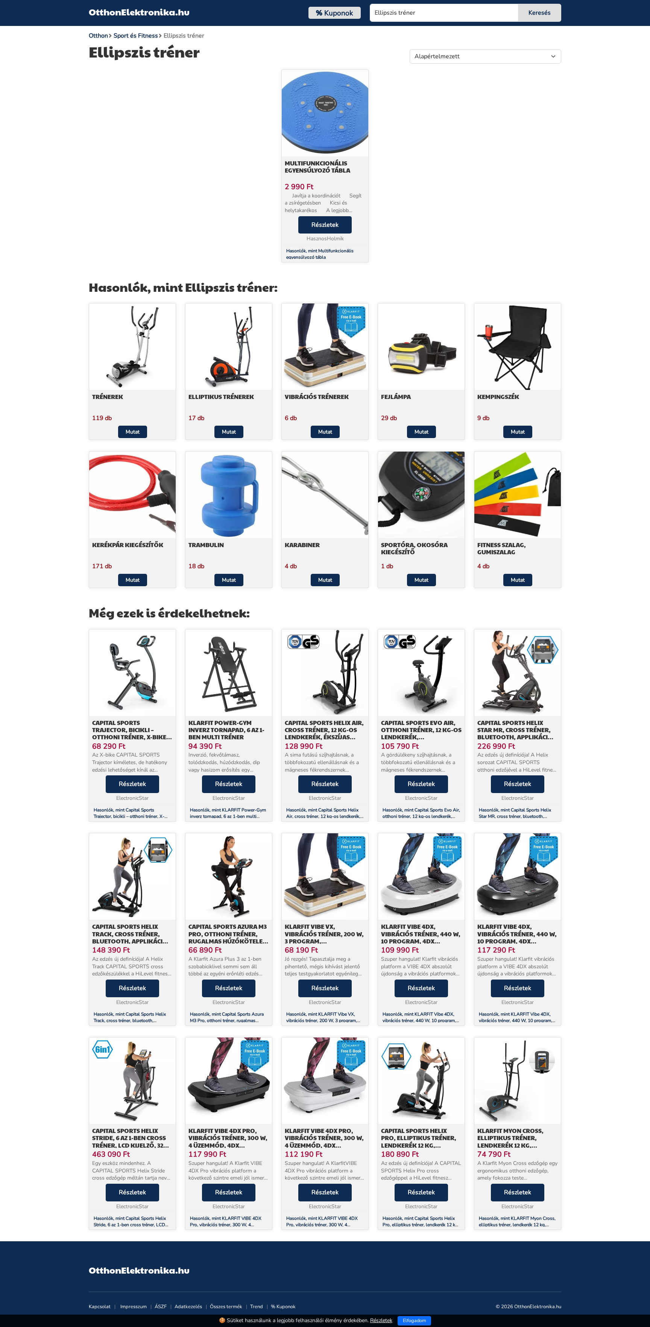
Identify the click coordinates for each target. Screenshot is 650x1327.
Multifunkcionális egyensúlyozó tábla (317, 166)
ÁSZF (161, 1306)
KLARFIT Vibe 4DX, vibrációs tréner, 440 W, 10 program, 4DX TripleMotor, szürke (517, 937)
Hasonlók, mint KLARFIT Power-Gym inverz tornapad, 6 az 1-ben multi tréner (228, 816)
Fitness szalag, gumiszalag (501, 548)
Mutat (133, 431)
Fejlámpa (396, 396)
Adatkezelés (188, 1306)
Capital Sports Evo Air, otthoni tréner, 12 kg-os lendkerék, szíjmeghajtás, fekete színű (421, 737)
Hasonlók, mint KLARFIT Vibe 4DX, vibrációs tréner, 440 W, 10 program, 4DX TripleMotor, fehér (419, 1020)
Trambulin (206, 544)
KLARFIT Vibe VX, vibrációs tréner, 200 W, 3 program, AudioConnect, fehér (324, 937)
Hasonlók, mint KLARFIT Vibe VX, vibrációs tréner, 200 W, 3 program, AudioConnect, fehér (321, 1020)
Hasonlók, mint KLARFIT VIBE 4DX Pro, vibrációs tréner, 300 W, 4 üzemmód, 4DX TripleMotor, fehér (322, 1224)
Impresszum (133, 1306)
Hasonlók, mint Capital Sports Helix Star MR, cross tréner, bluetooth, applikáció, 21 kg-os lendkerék (515, 816)
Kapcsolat (100, 1306)
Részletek (325, 225)
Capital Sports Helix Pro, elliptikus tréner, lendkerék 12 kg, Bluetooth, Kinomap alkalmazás (418, 1145)
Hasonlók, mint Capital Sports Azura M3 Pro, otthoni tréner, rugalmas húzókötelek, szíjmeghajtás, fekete (227, 1020)
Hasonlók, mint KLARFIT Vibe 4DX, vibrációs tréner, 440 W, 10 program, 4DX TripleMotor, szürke (515, 1020)
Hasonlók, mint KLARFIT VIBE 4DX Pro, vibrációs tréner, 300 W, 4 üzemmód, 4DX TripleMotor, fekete (225, 1224)
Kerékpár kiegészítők (127, 544)
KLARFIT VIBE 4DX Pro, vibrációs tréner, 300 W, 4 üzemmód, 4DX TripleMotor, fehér (324, 1141)
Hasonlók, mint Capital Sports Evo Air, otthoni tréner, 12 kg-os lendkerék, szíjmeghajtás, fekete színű (421, 816)
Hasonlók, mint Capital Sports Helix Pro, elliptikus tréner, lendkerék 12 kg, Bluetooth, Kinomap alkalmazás (421, 1224)
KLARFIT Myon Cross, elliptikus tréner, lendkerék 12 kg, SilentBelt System (510, 1141)
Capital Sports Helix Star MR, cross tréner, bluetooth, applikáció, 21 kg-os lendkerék (515, 733)
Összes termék (226, 1306)
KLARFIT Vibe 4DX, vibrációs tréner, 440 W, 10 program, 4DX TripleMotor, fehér (420, 937)
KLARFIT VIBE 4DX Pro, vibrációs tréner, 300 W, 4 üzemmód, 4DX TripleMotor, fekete (227, 1141)
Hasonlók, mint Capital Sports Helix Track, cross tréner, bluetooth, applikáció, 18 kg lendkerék (130, 1020)
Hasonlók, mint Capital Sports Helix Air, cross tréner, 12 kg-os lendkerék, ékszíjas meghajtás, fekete (323, 816)
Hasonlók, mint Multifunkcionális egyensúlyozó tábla (320, 254)
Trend (256, 1306)
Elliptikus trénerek (221, 396)
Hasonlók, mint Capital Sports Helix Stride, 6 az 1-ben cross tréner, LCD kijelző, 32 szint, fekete (130, 1224)
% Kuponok (283, 1306)
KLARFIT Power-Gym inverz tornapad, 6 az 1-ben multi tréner (226, 729)
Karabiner (302, 544)
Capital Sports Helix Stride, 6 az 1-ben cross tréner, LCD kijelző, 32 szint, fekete (129, 1141)
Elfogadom (414, 1320)
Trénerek (107, 396)
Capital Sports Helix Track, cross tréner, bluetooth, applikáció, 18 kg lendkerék (130, 937)
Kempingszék (498, 396)
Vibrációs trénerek (317, 396)
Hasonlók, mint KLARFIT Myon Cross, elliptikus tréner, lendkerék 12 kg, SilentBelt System (517, 1224)
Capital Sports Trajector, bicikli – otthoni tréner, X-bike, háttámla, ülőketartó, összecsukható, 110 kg (130, 737)
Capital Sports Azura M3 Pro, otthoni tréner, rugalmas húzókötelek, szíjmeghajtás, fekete (228, 937)
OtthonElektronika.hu (139, 11)
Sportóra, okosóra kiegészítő (414, 548)
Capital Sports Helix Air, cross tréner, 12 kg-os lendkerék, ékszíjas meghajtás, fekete (324, 733)
